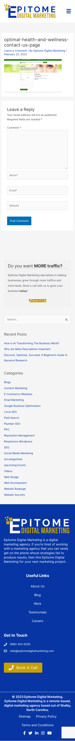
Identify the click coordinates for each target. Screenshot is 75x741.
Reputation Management (19, 435)
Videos (8, 471)
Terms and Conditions (37, 725)
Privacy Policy (46, 716)
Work (37, 603)
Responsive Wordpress (18, 441)
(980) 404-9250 (20, 644)
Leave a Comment (15, 50)
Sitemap (25, 716)
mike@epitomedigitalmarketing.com (32, 650)
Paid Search (11, 417)
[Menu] (68, 11)
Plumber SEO (12, 423)
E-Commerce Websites (18, 394)
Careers (37, 621)
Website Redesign (15, 488)
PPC (6, 429)
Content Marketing (15, 388)
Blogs (7, 382)
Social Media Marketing (18, 453)
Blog (37, 595)
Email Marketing (14, 399)
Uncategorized (13, 459)
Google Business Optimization (22, 405)
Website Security (14, 494)
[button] (37, 300)
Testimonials (37, 612)
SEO (6, 447)
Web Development (15, 482)
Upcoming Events (15, 465)
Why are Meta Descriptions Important (27, 349)
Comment (14, 127)
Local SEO (10, 411)
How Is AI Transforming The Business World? (31, 343)
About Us (37, 586)
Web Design (11, 477)
